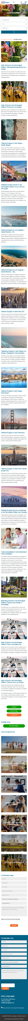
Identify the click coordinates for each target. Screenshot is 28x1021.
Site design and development (11, 1019)
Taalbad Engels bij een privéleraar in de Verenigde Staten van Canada (14, 511)
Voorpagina (3, 39)
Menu (25, 2)
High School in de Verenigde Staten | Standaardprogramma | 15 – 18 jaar (14, 67)
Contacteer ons (14, 714)
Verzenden (14, 925)
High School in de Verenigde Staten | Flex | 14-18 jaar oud (11, 643)
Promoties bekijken (14, 725)
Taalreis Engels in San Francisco (13, 433)
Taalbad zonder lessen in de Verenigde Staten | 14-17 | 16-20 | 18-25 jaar (13, 186)
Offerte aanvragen (14, 711)
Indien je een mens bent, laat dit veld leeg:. (10, 919)
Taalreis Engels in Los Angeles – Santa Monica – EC (13, 231)
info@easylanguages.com (7, 1002)
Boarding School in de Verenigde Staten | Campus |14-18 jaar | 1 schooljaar (13, 602)
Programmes (10, 39)
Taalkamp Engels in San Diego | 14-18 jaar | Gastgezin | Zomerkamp (14, 352)
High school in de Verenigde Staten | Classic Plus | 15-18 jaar (12, 681)
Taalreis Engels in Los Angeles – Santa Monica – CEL (13, 271)
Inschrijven (14, 707)
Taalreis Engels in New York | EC (12, 311)
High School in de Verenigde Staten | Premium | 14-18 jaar (11, 106)
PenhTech (21, 1019)
